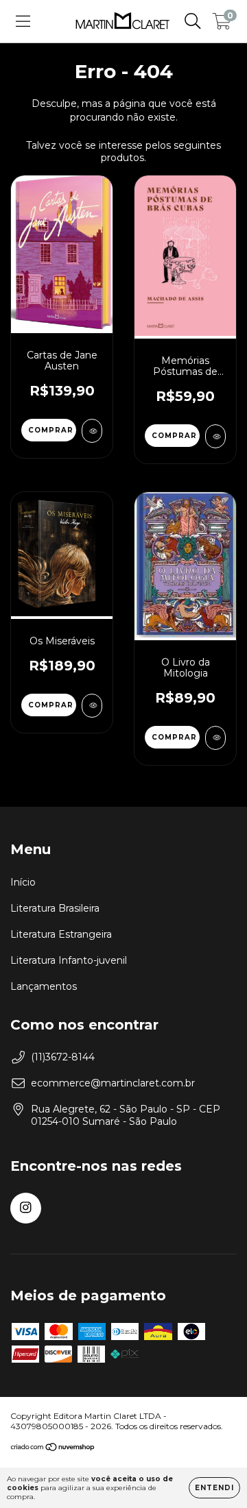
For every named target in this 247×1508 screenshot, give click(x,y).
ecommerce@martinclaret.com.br (113, 1083)
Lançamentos (43, 986)
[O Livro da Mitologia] (215, 738)
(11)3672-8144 (63, 1057)
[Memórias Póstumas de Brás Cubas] (215, 436)
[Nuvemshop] (53, 1449)
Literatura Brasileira (54, 908)
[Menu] (23, 21)
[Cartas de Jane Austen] (92, 431)
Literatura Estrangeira (61, 934)
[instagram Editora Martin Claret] (25, 1208)
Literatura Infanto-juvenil (68, 960)
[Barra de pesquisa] (193, 21)
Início (23, 882)
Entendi (214, 1487)
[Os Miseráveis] (92, 706)
